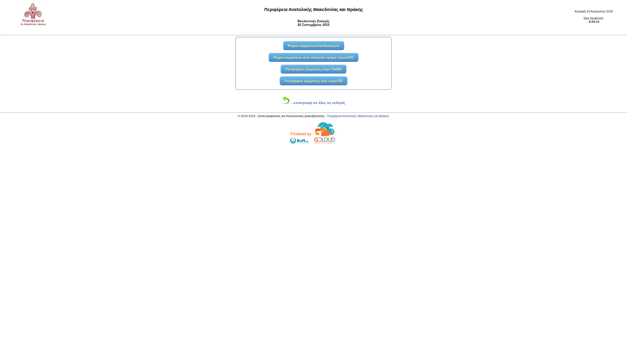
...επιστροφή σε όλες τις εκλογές (317, 103)
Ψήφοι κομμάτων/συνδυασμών (313, 46)
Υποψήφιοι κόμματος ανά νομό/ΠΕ (313, 81)
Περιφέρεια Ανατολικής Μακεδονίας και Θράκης (358, 116)
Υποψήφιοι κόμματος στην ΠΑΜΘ (313, 69)
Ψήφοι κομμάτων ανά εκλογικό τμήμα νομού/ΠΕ (313, 57)
